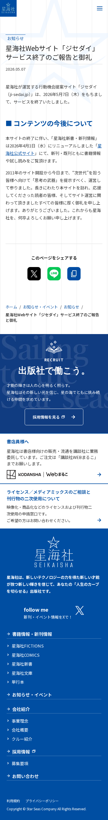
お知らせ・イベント (40, 307)
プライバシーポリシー (42, 800)
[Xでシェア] (34, 273)
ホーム (11, 307)
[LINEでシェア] (54, 273)
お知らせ (71, 307)
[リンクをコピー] (74, 273)
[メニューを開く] (99, 8)
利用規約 (13, 800)
